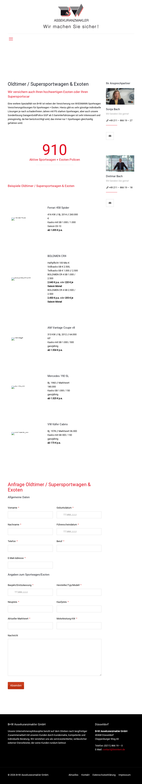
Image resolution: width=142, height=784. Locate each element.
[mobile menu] (11, 39)
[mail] (110, 136)
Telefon (13, 541)
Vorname (13, 507)
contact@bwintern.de (113, 749)
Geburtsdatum (65, 507)
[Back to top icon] (124, 776)
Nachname (14, 524)
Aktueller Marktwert (19, 618)
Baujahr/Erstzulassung (20, 585)
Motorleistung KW (67, 618)
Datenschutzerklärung (104, 774)
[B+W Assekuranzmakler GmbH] (71, 17)
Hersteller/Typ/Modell (69, 585)
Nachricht (13, 635)
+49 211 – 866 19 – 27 (120, 120)
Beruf (60, 541)
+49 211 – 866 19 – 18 (120, 187)
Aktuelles (73, 774)
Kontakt (85, 774)
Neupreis (13, 602)
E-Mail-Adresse (17, 558)
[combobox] (79, 514)
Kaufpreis (63, 602)
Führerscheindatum (68, 524)
